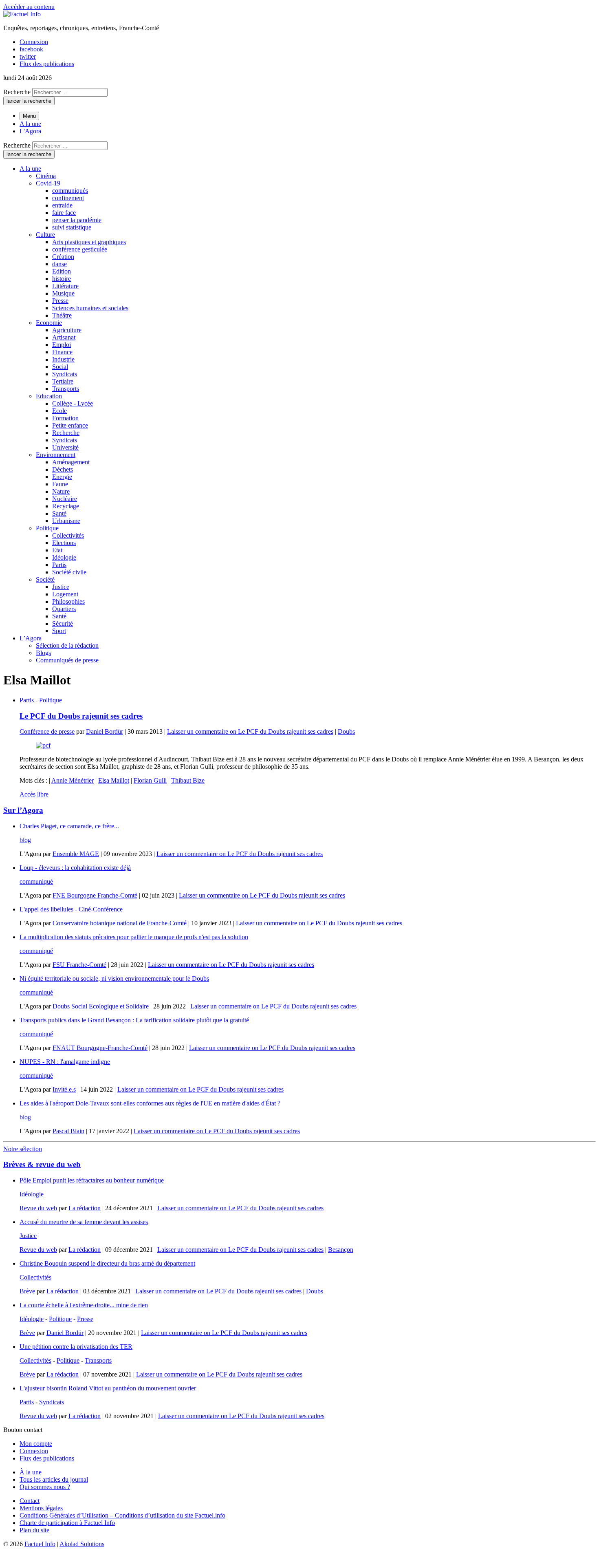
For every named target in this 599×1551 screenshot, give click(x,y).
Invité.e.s (64, 1089)
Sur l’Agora (23, 810)
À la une (31, 1472)
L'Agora (30, 131)
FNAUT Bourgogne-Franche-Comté (100, 1047)
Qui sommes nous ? (45, 1486)
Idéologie (32, 1194)
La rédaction (84, 1208)
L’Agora (31, 638)
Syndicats (51, 1402)
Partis (27, 700)
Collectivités (35, 1277)
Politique (50, 700)
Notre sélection (22, 1148)
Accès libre (34, 794)
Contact (30, 1500)
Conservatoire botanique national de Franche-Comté (120, 923)
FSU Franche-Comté (79, 964)
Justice (28, 1235)
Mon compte (36, 1443)
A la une (30, 123)
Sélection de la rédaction (67, 645)
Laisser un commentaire (250, 731)
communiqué (36, 881)
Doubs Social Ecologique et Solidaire (101, 1006)
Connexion (34, 41)
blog (25, 839)
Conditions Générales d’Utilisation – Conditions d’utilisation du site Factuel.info (122, 1515)
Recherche (17, 91)
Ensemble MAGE (76, 853)
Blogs (43, 652)
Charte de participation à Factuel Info (67, 1522)
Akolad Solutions (81, 1543)
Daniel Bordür (104, 731)
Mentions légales (41, 1508)
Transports (98, 1360)
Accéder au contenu (29, 6)
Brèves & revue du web (42, 1164)
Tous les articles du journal (54, 1479)
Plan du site (34, 1530)
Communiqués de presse (67, 660)
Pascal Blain (68, 1130)
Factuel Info (39, 1543)
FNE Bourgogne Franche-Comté (95, 895)
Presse (85, 1318)
